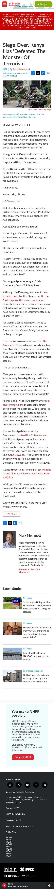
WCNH (9, 837)
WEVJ (8, 846)
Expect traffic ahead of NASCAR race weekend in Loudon (36, 656)
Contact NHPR (12, 808)
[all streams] (50, 885)
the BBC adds (17, 454)
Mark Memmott (21, 69)
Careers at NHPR (13, 820)
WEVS (9, 856)
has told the (32, 435)
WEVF (8, 842)
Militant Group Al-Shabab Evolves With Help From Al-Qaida (27, 473)
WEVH (9, 844)
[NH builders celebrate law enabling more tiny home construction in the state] (12, 676)
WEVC (9, 839)
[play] (4, 885)
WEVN (9, 849)
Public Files (11, 832)
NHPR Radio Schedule (15, 814)
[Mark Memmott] (9, 539)
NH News (27, 597)
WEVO (9, 851)
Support (44, 4)
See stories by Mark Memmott (29, 571)
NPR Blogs (11, 514)
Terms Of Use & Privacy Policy (19, 826)
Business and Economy (33, 670)
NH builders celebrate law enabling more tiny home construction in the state (36, 678)
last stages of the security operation (24, 300)
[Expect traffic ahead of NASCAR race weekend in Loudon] (12, 654)
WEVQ (9, 853)
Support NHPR (23, 757)
